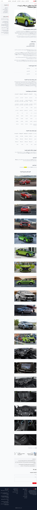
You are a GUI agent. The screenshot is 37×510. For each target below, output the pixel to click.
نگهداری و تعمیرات (14, 1)
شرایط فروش (9, 1)
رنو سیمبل (23, 60)
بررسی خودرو (23, 1)
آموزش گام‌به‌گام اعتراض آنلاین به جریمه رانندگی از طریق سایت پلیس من (26, 460)
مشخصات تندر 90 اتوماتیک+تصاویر (30, 46)
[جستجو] (2, 1)
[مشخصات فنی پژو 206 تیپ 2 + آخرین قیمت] (15, 454)
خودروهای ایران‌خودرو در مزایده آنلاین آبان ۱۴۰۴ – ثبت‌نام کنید (28, 465)
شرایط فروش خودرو (5, 12)
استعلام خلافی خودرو (32, 43)
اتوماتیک (25, 94)
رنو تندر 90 (27, 31)
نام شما (35, 474)
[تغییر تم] (1, 1)
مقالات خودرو (27, 1)
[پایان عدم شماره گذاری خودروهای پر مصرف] (35, 454)
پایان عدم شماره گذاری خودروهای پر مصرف (30, 454)
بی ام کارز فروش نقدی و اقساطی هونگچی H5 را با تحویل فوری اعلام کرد (27, 464)
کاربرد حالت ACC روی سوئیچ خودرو (5, 28)
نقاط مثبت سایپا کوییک (32, 44)
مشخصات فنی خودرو (5, 9)
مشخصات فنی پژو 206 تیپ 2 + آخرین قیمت (21, 454)
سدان (30, 55)
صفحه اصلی (25, 490)
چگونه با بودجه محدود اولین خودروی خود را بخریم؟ (5, 30)
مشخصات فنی (19, 1)
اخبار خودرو (6, 7)
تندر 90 (22, 52)
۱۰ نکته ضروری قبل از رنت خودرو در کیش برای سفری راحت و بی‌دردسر (5, 22)
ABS (28, 153)
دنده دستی (21, 84)
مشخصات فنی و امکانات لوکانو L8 (4, 19)
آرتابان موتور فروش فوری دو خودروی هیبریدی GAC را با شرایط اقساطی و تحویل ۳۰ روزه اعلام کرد (25, 462)
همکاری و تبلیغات (16, 490)
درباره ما (17, 493)
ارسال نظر (34, 483)
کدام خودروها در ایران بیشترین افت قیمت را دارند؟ (4, 33)
